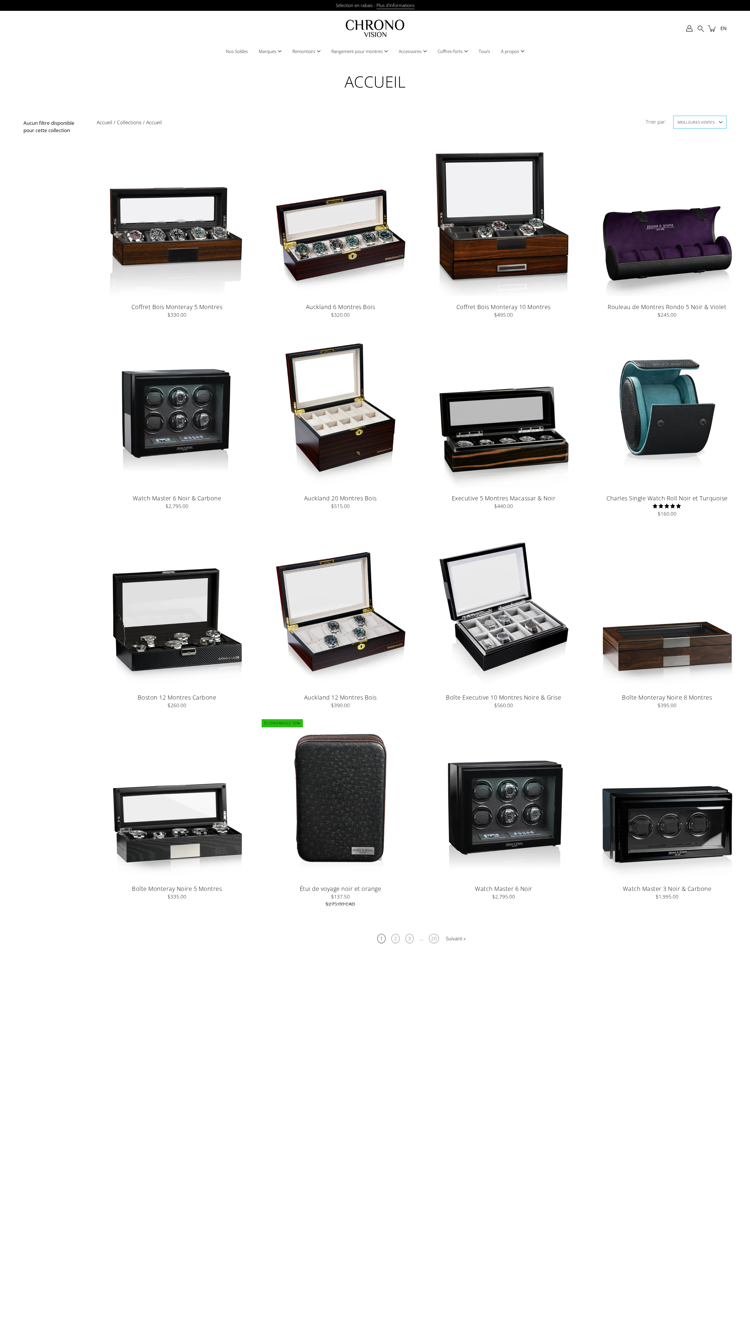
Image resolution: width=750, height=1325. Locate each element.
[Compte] (689, 28)
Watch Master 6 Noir (503, 888)
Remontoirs (303, 51)
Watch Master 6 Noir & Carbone (177, 498)
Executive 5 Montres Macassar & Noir (504, 498)
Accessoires (410, 51)
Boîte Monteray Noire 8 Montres (667, 697)
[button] (701, 28)
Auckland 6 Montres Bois (340, 307)
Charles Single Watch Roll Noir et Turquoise (667, 498)
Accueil (104, 122)
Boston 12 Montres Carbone (177, 697)
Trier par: (656, 121)
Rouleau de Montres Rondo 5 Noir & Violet (667, 307)
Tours (484, 51)
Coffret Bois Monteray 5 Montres (177, 307)
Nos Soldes (237, 51)
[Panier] (712, 28)
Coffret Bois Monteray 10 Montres (503, 307)
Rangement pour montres (357, 51)
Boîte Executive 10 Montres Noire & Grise (503, 697)
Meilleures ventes (696, 122)
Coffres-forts (450, 51)
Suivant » (456, 938)
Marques (267, 51)
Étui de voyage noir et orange (340, 888)
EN (723, 28)
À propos (510, 51)
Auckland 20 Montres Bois (340, 498)
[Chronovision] (375, 28)
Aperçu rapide (177, 216)
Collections (129, 122)
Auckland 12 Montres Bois (340, 697)
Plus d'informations (395, 5)
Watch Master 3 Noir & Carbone (667, 888)
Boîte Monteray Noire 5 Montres (177, 888)
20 (434, 938)
